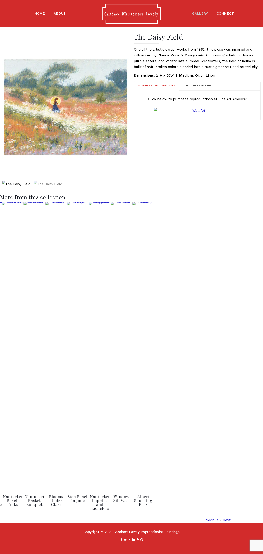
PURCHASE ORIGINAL (199, 85)
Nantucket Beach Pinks (11, 500)
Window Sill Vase (120, 498)
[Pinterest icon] (137, 539)
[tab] (156, 85)
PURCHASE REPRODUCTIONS (156, 85)
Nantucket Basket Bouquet (33, 500)
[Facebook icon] (121, 539)
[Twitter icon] (125, 539)
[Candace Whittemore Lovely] (131, 13)
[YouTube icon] (129, 539)
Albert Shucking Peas (141, 500)
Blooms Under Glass (55, 500)
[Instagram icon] (141, 539)
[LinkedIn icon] (133, 539)
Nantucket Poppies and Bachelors (98, 502)
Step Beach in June (76, 498)
